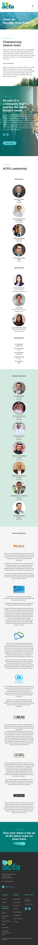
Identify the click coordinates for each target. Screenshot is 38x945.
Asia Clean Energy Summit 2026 (6, 932)
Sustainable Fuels (5, 917)
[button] (33, 6)
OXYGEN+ (5, 927)
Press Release (17, 912)
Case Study (16, 902)
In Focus (15, 921)
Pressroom (16, 905)
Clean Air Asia (6, 921)
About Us (4, 899)
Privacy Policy (29, 904)
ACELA (4, 913)
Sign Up (17, 843)
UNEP (4, 924)
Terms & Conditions (28, 900)
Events (15, 909)
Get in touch (9, 143)
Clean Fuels (16, 899)
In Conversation (18, 918)
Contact (4, 902)
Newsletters (16, 915)
